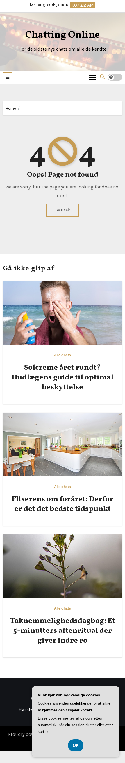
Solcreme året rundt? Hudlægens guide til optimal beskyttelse (62, 377)
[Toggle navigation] (92, 77)
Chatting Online (62, 35)
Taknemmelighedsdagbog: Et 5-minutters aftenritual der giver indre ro (62, 631)
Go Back (62, 210)
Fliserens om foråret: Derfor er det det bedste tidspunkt (62, 504)
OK (76, 745)
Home (11, 108)
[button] (7, 77)
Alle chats (62, 355)
